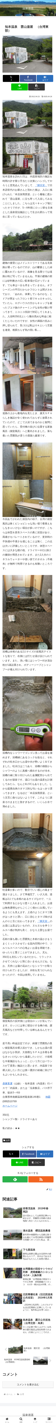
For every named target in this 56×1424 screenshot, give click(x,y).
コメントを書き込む (28, 1384)
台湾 (8, 1140)
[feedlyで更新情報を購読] (15, 1179)
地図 (47, 1097)
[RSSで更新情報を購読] (41, 1179)
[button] (36, 86)
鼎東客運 (7, 1083)
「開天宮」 (41, 185)
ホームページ (9, 1106)
